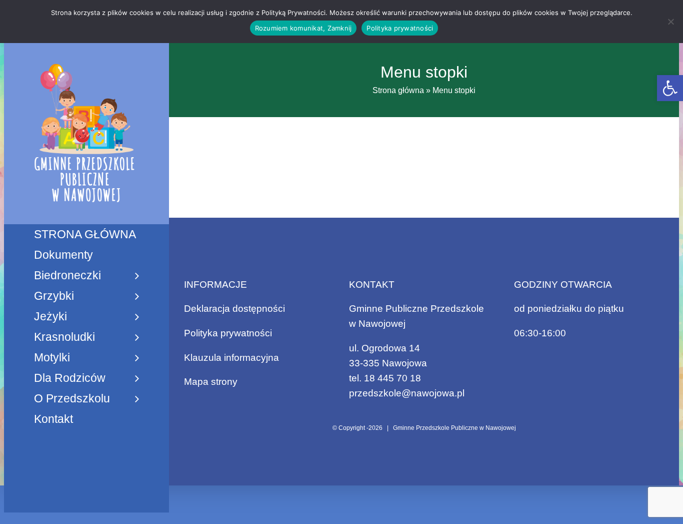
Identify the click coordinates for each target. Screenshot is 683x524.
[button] (670, 88)
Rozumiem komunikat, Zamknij (303, 28)
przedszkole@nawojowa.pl (406, 393)
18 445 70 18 (392, 378)
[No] (671, 22)
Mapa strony (211, 381)
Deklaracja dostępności (234, 308)
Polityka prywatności (228, 333)
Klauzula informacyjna (231, 357)
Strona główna (398, 90)
